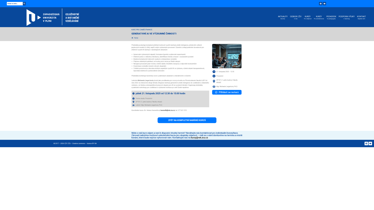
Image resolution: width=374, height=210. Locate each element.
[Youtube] (324, 3)
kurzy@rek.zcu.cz (199, 137)
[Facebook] (320, 3)
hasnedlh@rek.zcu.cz (168, 110)
